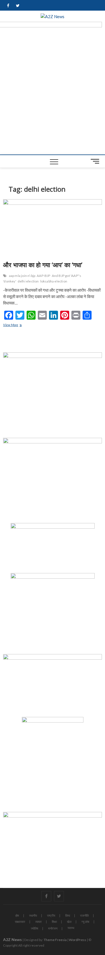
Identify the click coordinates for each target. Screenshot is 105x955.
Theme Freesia (55, 940)
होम (17, 915)
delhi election (28, 281)
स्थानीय (33, 915)
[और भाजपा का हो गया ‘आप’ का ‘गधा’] (52, 228)
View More (14, 325)
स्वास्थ (70, 928)
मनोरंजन (52, 928)
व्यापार (38, 921)
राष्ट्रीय (51, 915)
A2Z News (12, 939)
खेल (69, 921)
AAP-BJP (43, 276)
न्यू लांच (85, 921)
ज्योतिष (34, 928)
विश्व (67, 915)
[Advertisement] (52, 99)
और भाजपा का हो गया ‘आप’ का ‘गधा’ (42, 264)
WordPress (77, 940)
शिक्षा (54, 921)
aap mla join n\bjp (22, 276)
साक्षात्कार (20, 921)
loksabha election (53, 281)
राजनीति (84, 915)
